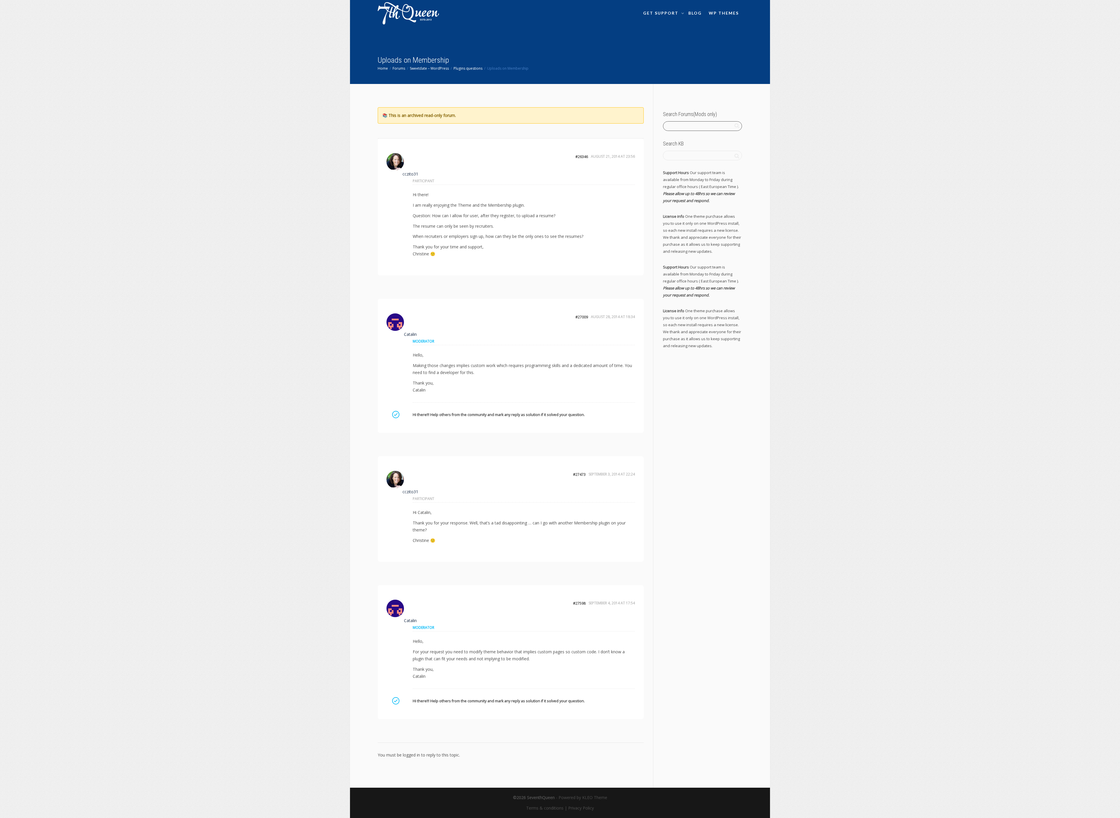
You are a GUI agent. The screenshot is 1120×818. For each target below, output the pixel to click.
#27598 (579, 603)
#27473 (579, 474)
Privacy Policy (581, 808)
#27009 (581, 317)
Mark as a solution (395, 414)
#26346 (581, 156)
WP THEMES (724, 12)
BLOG (695, 12)
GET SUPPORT (661, 12)
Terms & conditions (545, 808)
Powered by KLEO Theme (583, 797)
